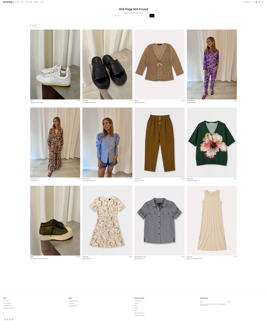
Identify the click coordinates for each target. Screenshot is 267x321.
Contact (136, 308)
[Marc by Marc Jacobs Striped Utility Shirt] (160, 221)
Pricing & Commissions (8, 308)
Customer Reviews (73, 305)
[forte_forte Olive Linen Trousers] (160, 143)
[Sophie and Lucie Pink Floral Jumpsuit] (212, 64)
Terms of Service (203, 305)
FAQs (136, 305)
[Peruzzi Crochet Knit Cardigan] (160, 64)
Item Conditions (7, 303)
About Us (137, 303)
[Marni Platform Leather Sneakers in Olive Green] (55, 221)
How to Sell (6, 300)
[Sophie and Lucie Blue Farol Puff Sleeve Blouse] (107, 143)
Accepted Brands (7, 305)
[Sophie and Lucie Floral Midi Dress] (55, 143)
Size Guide (71, 303)
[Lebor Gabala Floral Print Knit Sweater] (212, 143)
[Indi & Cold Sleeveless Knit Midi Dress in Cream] (212, 221)
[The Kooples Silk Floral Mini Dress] (107, 221)
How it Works (138, 300)
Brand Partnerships (139, 312)
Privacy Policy (222, 304)
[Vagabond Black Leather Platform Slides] (107, 64)
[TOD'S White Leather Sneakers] (55, 64)
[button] (28, 2)
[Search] (152, 15)
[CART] (262, 2)
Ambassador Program (140, 315)
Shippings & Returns (74, 300)
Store (136, 310)
